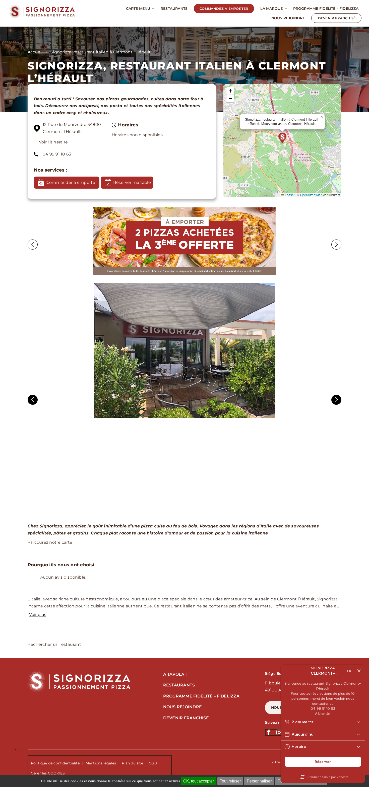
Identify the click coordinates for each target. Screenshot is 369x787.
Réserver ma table (132, 182)
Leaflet (289, 195)
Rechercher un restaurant (54, 644)
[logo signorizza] (77, 671)
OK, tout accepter (198, 781)
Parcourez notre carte (50, 542)
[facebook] (268, 732)
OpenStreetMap (311, 195)
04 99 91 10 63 (57, 154)
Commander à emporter (71, 182)
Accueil (35, 52)
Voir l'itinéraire (53, 142)
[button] (282, 138)
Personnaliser (259, 781)
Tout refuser (230, 781)
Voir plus (37, 614)
